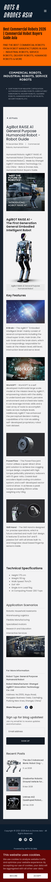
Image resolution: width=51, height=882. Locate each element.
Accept (37, 876)
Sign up (25, 741)
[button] (45, 10)
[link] (18, 16)
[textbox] (25, 731)
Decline (13, 876)
